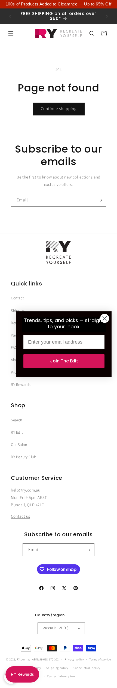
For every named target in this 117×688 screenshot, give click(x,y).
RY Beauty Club (23, 457)
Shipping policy (57, 668)
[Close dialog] (104, 318)
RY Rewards (21, 385)
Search (16, 420)
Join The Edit (64, 361)
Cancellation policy (86, 668)
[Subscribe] (100, 200)
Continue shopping (58, 109)
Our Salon (19, 445)
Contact (17, 298)
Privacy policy (74, 659)
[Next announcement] (107, 16)
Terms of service (100, 659)
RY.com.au (24, 659)
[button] (11, 34)
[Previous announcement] (10, 16)
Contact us (20, 516)
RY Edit (17, 432)
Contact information (61, 676)
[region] (58, 4)
